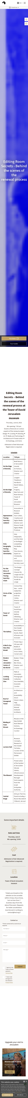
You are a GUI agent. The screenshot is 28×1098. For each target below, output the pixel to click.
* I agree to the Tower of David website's (9, 970)
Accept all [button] (7, 1095)
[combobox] (24, 1081)
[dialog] (14, 1089)
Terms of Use (9, 973)
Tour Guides (14, 344)
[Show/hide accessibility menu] (26, 19)
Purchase (12, 339)
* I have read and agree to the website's (9, 979)
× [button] (26, 1081)
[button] (19, 3)
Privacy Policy (9, 982)
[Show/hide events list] (26, 23)
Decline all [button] (20, 1095)
